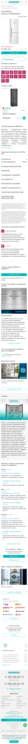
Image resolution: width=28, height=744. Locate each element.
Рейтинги (19, 700)
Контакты (19, 707)
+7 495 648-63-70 (14, 677)
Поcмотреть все (14, 560)
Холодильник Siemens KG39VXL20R (10, 518)
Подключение (4, 698)
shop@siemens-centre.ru (14, 713)
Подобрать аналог (14, 52)
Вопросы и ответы (21, 703)
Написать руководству (14, 720)
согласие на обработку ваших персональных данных (13, 737)
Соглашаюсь (14, 741)
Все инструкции (9, 59)
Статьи (18, 698)
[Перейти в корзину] (26, 2)
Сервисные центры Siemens (8, 700)
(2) (25, 110)
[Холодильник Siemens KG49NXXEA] (14, 97)
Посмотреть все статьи (14, 389)
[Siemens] (14, 2)
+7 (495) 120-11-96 (14, 630)
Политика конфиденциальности (14, 723)
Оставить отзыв (14, 274)
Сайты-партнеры (21, 705)
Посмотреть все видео (14, 592)
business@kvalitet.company (14, 716)
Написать (14, 635)
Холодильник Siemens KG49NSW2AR (10, 473)
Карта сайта (14, 728)
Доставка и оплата (6, 696)
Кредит (3, 701)
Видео (3, 707)
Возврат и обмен (5, 703)
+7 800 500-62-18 (14, 684)
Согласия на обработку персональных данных (16, 739)
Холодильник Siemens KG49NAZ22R (10, 493)
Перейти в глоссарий (14, 343)
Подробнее (14, 618)
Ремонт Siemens (5, 705)
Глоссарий (19, 701)
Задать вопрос (14, 556)
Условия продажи (14, 726)
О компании (20, 696)
